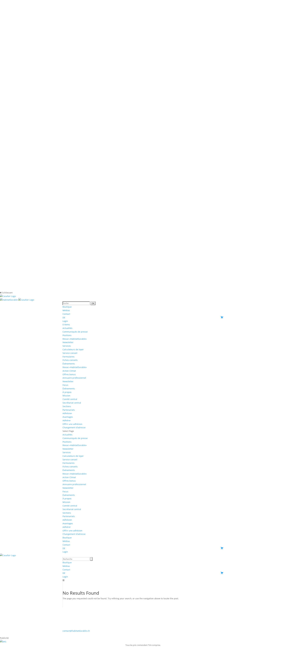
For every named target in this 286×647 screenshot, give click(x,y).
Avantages (68, 416)
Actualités (67, 328)
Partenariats (69, 409)
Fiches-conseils (70, 360)
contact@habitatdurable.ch (76, 630)
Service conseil (70, 353)
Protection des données (166, 634)
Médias (66, 310)
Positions (67, 335)
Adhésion (67, 413)
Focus (65, 385)
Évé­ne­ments (69, 363)
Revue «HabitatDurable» (75, 338)
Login (65, 321)
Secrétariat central (72, 402)
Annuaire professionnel (74, 377)
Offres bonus (69, 374)
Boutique (67, 306)
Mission (66, 395)
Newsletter (68, 342)
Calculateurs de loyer (73, 349)
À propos (67, 392)
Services (67, 345)
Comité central (70, 399)
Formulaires (68, 356)
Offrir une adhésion (72, 424)
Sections (67, 406)
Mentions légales (143, 634)
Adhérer (67, 420)
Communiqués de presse (75, 331)
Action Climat (69, 370)
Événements (69, 388)
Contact (66, 314)
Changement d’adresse (74, 427)
